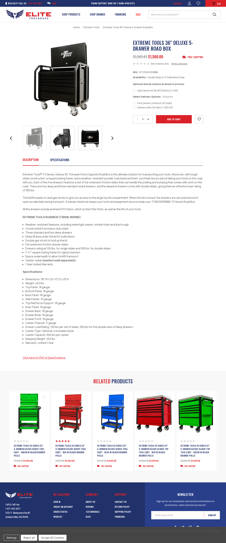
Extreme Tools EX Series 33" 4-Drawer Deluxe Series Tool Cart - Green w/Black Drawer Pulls (29, 450)
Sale (138, 14)
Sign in (56, 501)
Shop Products (71, 14)
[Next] (112, 138)
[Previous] (11, 138)
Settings (11, 538)
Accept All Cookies (52, 538)
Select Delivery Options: (153, 96)
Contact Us (121, 501)
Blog (88, 516)
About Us (90, 501)
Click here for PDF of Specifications (44, 358)
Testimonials (92, 511)
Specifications (59, 160)
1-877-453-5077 (12, 508)
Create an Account (63, 506)
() (219, 3)
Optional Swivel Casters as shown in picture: (159, 84)
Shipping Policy (123, 511)
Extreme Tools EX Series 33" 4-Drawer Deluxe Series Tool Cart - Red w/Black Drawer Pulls (70, 450)
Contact (177, 3)
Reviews (90, 506)
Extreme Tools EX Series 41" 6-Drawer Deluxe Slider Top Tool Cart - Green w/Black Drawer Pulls (195, 450)
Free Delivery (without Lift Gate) (154, 103)
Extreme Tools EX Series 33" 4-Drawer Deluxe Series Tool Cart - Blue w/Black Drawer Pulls (112, 450)
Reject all (29, 538)
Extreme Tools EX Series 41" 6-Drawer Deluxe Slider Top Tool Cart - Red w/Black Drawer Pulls (154, 450)
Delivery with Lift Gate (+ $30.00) (155, 107)
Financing (120, 14)
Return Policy (122, 506)
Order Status (60, 511)
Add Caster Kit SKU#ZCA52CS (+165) (157, 90)
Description (31, 159)
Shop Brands (97, 14)
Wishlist (57, 516)
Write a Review (179, 63)
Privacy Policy (212, 530)
